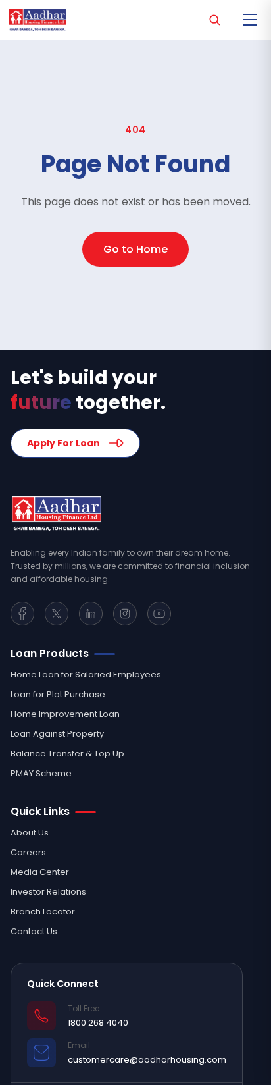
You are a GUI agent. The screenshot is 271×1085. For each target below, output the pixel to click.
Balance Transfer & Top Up (67, 753)
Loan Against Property (57, 734)
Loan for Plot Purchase (58, 694)
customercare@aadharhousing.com (147, 1059)
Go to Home (135, 249)
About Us (30, 832)
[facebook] (22, 613)
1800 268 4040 (98, 1023)
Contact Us (34, 931)
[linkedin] (91, 613)
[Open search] (214, 20)
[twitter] (56, 613)
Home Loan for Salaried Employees (86, 674)
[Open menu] (250, 20)
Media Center (40, 872)
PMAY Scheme (41, 773)
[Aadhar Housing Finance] (135, 513)
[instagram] (125, 613)
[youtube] (159, 613)
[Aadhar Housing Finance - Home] (41, 20)
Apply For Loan (63, 443)
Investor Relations (48, 892)
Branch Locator (43, 911)
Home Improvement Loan (65, 714)
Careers (28, 852)
